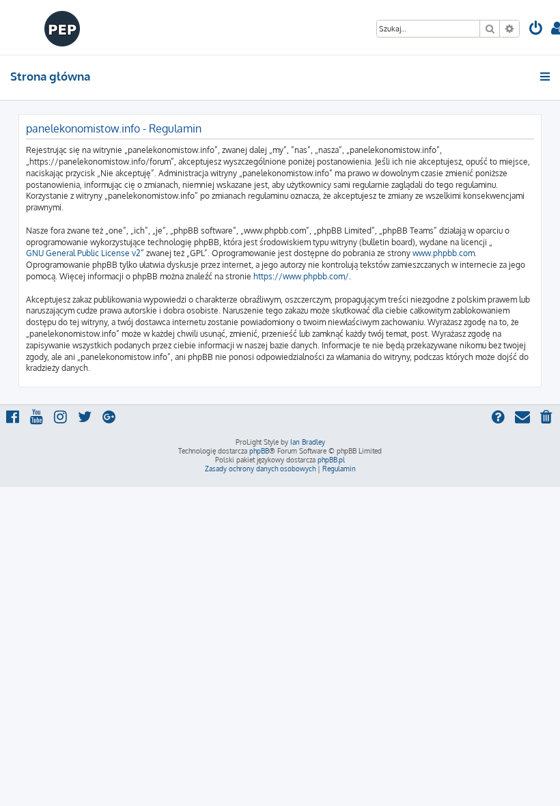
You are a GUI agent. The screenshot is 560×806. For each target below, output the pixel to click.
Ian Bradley (307, 442)
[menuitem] (536, 29)
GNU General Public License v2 (83, 253)
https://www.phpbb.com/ (301, 276)
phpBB (259, 451)
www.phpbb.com (443, 253)
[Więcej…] (546, 76)
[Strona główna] (62, 27)
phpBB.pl (331, 460)
